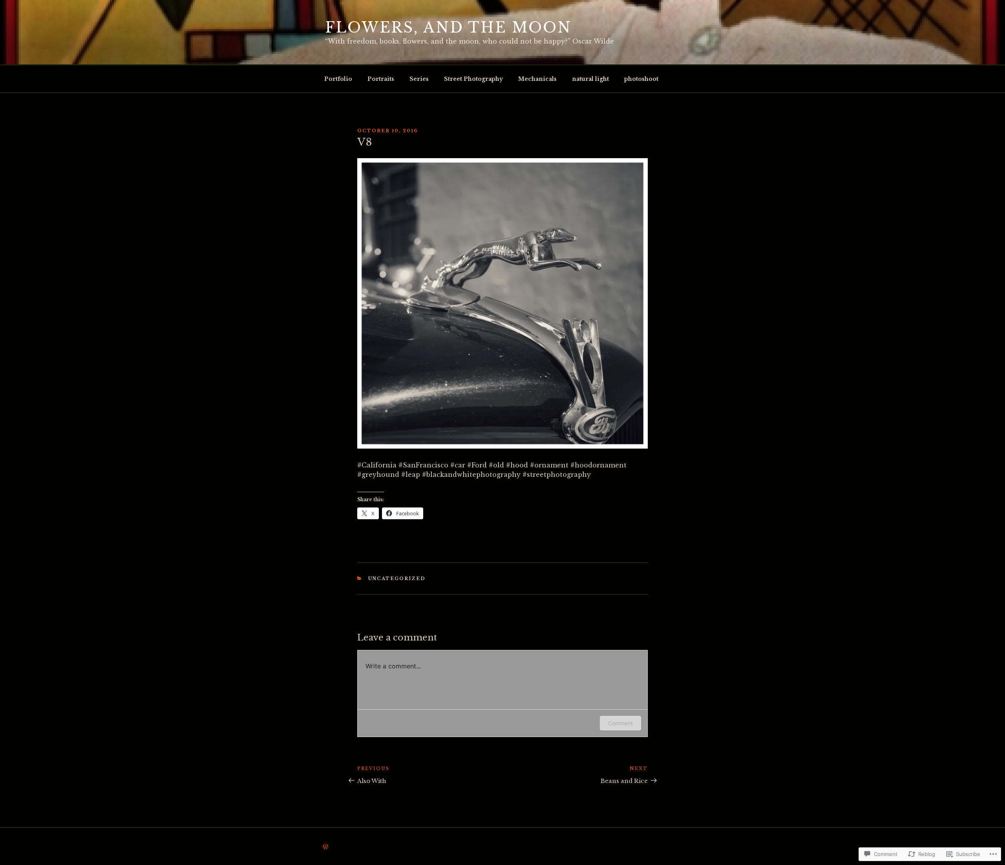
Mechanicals (537, 78)
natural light (590, 78)
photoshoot (641, 78)
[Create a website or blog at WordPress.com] (325, 846)
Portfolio (338, 78)
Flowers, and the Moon (448, 27)
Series (419, 78)
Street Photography (473, 78)
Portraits (380, 78)
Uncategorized (397, 578)
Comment (620, 723)
